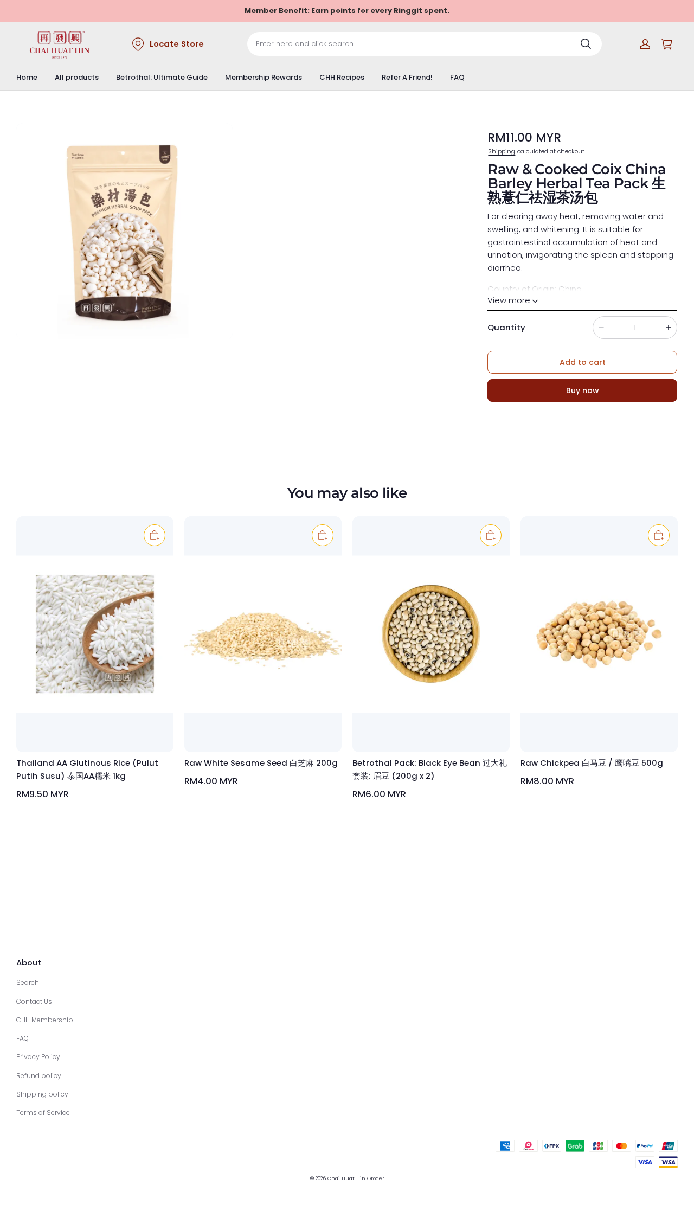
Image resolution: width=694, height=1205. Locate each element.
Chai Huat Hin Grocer (355, 1178)
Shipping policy (42, 1094)
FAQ (457, 77)
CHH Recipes (341, 77)
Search (27, 982)
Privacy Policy (38, 1056)
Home (26, 77)
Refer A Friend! (407, 77)
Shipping (501, 151)
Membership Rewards (263, 77)
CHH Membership (44, 1019)
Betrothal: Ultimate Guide (162, 77)
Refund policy (38, 1075)
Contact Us (34, 1001)
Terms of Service (43, 1112)
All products (77, 77)
